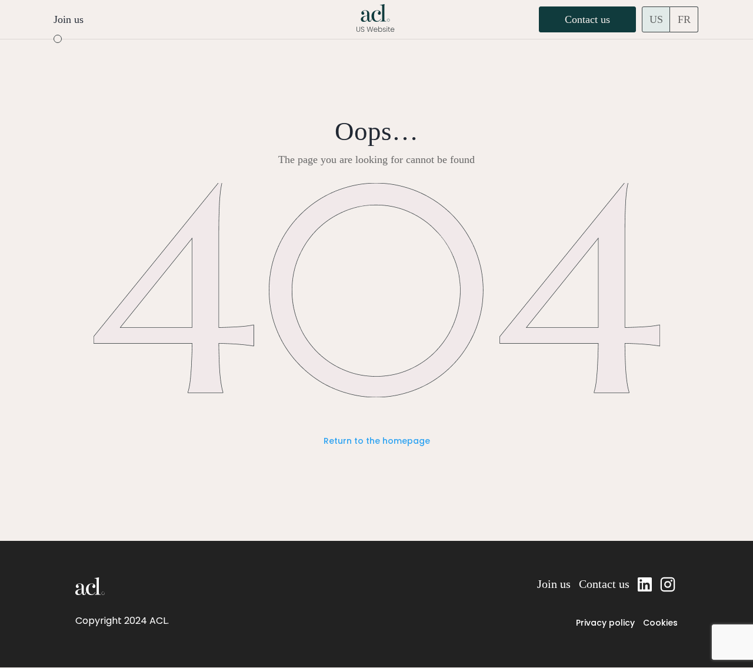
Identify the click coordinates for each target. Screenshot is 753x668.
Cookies (660, 623)
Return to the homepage (377, 441)
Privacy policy (605, 623)
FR (684, 19)
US (656, 19)
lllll (669, 583)
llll (645, 583)
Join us (69, 19)
